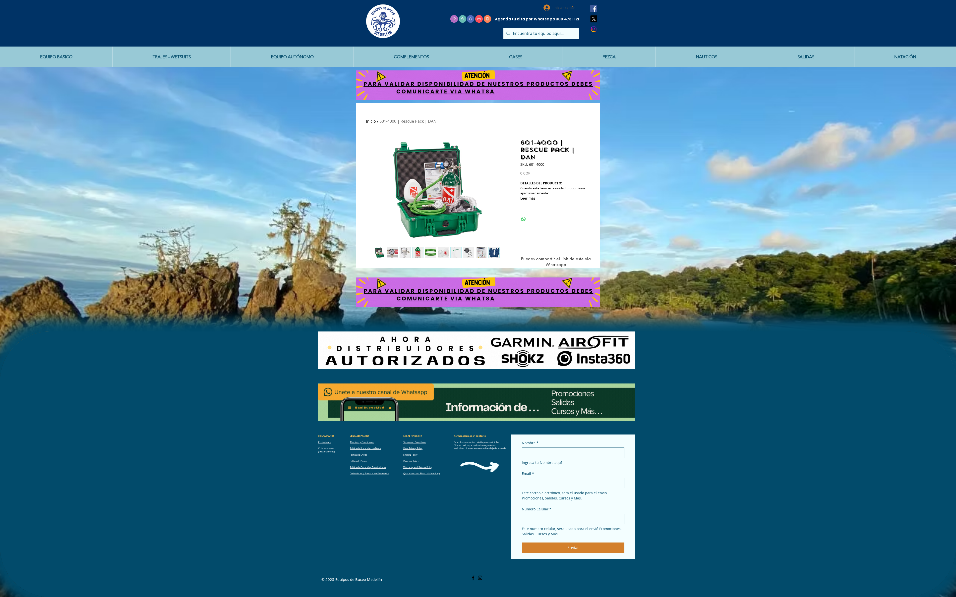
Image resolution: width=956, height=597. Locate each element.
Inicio (371, 121)
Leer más (528, 198)
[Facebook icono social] (593, 8)
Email (528, 473)
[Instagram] (593, 29)
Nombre (530, 442)
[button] (56, 57)
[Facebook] (473, 578)
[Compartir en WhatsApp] (524, 219)
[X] (593, 18)
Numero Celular (536, 509)
